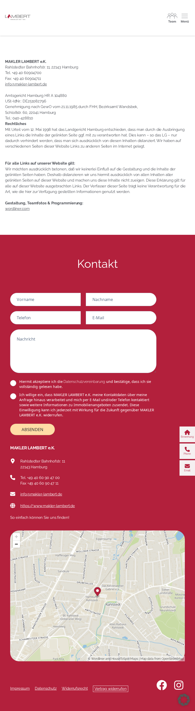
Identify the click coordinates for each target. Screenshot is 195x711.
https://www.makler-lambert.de (47, 506)
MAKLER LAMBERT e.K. (32, 447)
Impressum (20, 688)
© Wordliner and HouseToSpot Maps (113, 659)
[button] (184, 700)
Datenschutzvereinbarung (84, 382)
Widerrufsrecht (75, 688)
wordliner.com (17, 208)
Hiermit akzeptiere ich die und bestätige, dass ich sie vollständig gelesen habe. (85, 384)
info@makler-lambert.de (26, 84)
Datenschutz (46, 688)
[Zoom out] (16, 544)
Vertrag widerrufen (110, 688)
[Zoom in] (16, 536)
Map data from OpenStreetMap (162, 659)
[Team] (172, 17)
